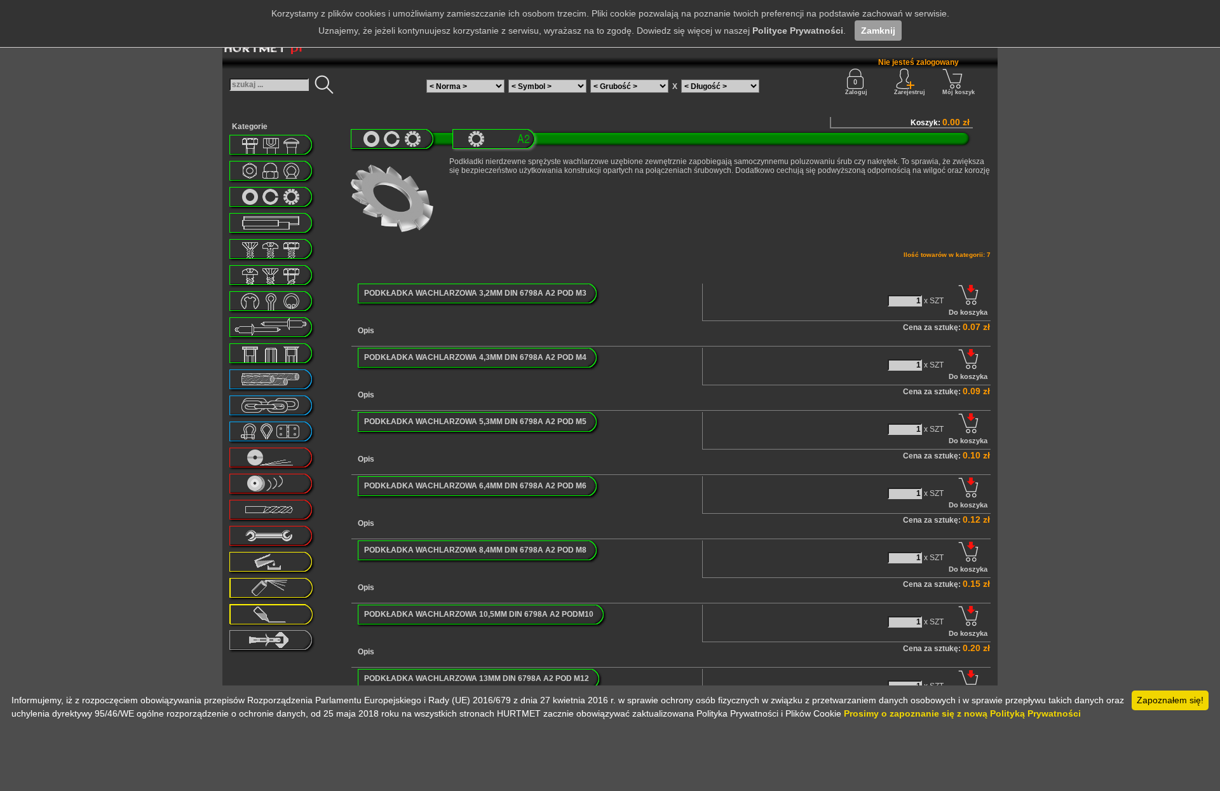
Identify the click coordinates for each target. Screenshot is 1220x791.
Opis (366, 330)
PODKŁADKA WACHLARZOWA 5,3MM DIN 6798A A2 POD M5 (475, 421)
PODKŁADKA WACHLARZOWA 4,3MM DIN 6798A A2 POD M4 (475, 357)
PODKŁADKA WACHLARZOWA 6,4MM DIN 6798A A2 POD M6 (475, 485)
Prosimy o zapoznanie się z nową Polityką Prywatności (962, 713)
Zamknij (878, 30)
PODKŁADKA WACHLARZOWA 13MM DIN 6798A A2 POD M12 (476, 678)
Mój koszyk (958, 92)
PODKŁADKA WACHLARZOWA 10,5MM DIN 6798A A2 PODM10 (478, 614)
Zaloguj (856, 92)
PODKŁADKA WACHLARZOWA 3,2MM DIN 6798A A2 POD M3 (475, 293)
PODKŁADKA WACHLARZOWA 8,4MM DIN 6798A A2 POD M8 (475, 550)
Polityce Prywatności (797, 30)
